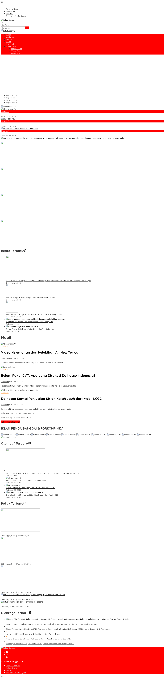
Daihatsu (5, 346)
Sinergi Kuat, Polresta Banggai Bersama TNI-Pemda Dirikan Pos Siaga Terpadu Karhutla (38, 218)
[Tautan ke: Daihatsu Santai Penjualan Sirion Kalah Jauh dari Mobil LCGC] (19, 128)
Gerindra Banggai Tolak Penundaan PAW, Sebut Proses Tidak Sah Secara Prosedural (37, 561)
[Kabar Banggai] (8, 20)
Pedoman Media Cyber (16, 672)
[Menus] (2, 2)
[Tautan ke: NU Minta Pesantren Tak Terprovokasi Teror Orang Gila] (35, 319)
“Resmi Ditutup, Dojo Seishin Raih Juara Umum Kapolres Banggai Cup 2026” (38, 639)
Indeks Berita (11, 668)
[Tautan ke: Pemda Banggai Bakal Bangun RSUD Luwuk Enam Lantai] (12, 295)
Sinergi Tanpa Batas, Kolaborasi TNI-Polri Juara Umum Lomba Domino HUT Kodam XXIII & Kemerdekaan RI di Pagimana (58, 629)
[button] (27, 27)
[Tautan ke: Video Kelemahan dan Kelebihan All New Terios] (7, 109)
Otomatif (5, 111)
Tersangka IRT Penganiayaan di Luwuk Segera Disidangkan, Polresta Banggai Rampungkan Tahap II (44, 192)
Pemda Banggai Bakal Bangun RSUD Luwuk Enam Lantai (30, 297)
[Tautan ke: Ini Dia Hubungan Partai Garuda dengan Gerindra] (22, 602)
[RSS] (7, 657)
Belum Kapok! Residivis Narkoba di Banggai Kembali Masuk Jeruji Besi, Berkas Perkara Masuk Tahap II (44, 244)
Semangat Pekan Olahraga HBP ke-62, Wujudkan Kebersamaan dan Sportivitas (40, 644)
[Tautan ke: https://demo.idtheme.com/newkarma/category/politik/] (24, 503)
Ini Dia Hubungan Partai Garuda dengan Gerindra (22, 604)
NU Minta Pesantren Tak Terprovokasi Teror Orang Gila (29, 322)
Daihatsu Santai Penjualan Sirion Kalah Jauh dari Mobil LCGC (27, 133)
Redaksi (9, 670)
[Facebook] (7, 652)
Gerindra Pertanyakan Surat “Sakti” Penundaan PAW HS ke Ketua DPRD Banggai (35, 590)
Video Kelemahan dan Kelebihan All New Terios (21, 114)
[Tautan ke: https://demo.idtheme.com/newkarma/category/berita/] (24, 251)
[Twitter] (7, 654)
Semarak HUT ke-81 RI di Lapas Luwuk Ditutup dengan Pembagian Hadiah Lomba (36, 166)
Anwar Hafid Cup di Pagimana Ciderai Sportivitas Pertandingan (33, 634)
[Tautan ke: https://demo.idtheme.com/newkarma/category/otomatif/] (29, 443)
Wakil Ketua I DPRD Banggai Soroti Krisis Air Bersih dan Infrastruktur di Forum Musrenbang (39, 533)
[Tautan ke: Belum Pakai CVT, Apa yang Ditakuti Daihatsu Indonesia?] (8, 119)
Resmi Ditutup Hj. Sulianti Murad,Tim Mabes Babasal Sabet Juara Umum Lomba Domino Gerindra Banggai (46, 141)
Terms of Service (13, 665)
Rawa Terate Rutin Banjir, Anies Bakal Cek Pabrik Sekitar (30, 329)
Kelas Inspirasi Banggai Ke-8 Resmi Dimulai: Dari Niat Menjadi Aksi (34, 314)
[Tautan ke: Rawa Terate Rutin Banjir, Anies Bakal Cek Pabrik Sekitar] (22, 326)
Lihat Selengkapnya (10, 422)
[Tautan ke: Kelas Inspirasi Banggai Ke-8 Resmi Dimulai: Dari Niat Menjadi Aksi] (12, 312)
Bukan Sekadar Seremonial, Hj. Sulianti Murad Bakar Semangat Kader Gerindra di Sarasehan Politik (43, 597)
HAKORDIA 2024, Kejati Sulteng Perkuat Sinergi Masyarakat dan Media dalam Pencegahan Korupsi (48, 280)
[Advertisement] (82, 74)
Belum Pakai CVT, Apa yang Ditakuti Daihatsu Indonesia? (25, 124)
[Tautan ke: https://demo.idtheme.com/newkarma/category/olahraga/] (29, 613)
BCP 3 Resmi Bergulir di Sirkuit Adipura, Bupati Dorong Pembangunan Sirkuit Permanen (43, 473)
